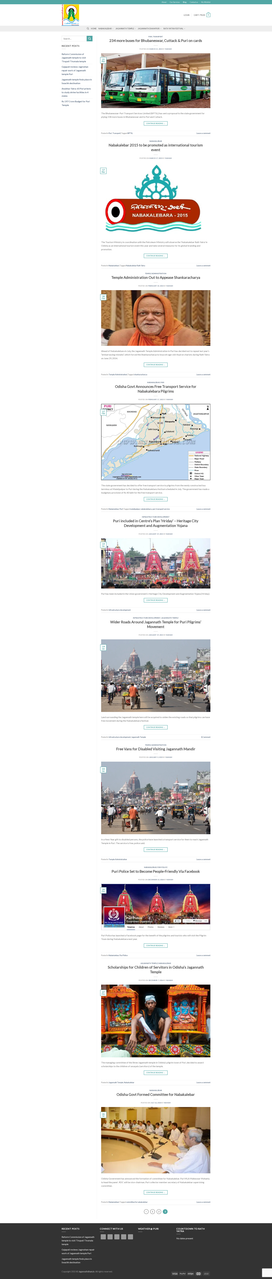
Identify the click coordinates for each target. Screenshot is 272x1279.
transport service (163, 509)
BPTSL (130, 133)
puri (154, 509)
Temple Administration (155, 273)
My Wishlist (205, 2)
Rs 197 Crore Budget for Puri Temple (76, 103)
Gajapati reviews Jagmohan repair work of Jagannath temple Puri (75, 70)
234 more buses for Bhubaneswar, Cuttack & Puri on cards (155, 40)
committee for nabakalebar (137, 1202)
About (164, 2)
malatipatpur (135, 509)
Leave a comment (203, 133)
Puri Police (162, 867)
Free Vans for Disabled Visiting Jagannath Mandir (155, 749)
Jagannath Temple (125, 28)
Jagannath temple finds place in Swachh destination (77, 81)
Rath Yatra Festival (173, 28)
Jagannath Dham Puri (149, 28)
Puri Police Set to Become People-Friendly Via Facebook (156, 871)
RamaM (168, 49)
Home (93, 28)
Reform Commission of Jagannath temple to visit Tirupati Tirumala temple (74, 58)
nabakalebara (146, 509)
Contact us (194, 2)
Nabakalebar (105, 28)
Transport (158, 36)
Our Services (175, 2)
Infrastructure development (156, 517)
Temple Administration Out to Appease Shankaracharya (155, 277)
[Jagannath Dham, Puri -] (76, 15)
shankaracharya (140, 374)
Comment (205, 737)
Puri (150, 36)
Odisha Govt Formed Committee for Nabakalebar (156, 1094)
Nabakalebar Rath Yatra (135, 265)
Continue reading (155, 123)
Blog (184, 2)
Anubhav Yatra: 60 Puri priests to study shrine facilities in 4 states (76, 92)
